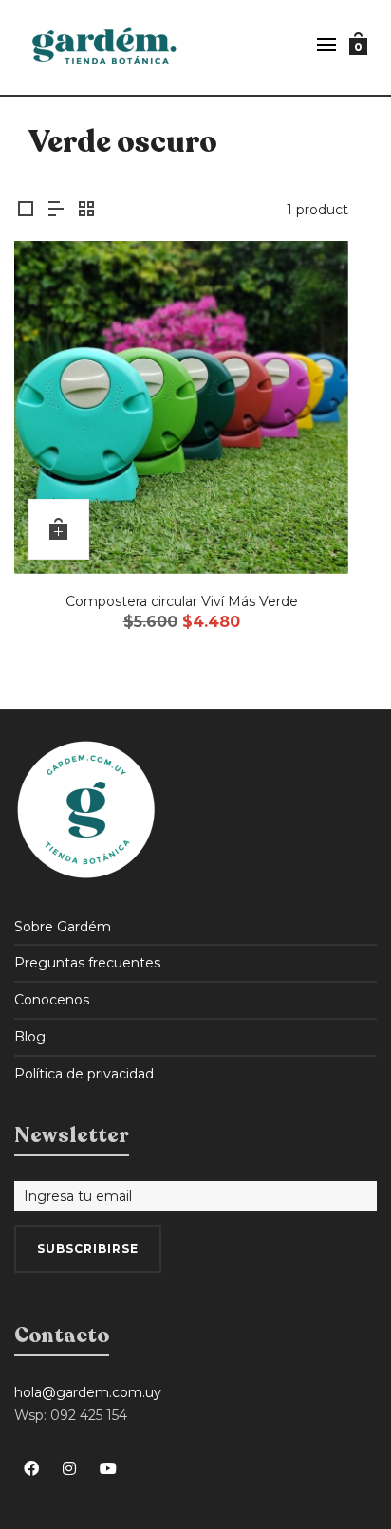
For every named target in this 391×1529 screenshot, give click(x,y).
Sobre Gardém (62, 926)
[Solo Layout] (25, 210)
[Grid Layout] (86, 210)
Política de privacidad (84, 1073)
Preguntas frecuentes (87, 962)
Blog (30, 1036)
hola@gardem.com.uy (87, 1392)
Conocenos (51, 999)
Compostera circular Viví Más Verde (181, 601)
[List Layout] (56, 210)
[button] (58, 529)
